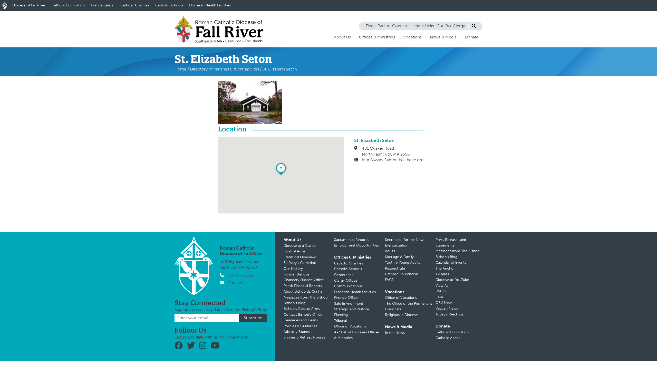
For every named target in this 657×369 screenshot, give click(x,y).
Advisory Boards (297, 332)
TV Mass (442, 274)
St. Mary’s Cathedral (300, 263)
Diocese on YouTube (452, 280)
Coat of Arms (294, 251)
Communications (348, 286)
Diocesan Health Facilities (210, 5)
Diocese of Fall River (28, 5)
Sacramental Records (351, 240)
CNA (439, 297)
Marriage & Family (399, 257)
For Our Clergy (451, 25)
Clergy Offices (345, 280)
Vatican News (447, 308)
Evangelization (102, 5)
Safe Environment (348, 303)
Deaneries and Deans (301, 320)
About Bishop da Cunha (303, 291)
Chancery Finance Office (304, 280)
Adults (390, 251)
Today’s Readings (449, 314)
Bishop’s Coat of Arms (302, 308)
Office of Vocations (350, 326)
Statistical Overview (300, 257)
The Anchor (445, 268)
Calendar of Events (451, 262)
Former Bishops (296, 274)
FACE (389, 280)
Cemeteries (343, 275)
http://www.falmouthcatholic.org (392, 159)
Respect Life (395, 268)
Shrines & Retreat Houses (304, 337)
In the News (395, 333)
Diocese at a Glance (300, 245)
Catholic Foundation (68, 5)
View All (442, 285)
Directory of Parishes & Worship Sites (224, 69)
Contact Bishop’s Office (303, 314)
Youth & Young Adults (402, 262)
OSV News (444, 303)
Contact (399, 25)
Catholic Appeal (448, 338)
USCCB (442, 291)
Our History (293, 268)
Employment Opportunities (356, 245)
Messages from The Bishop (305, 297)
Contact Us (237, 282)
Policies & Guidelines (300, 326)
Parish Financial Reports (303, 286)
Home (180, 69)
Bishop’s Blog (294, 303)
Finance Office (346, 297)
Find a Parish (377, 25)
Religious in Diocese (401, 315)
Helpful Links (422, 25)
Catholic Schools (169, 5)
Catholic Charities (134, 5)
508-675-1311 (240, 275)
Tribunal (340, 321)
